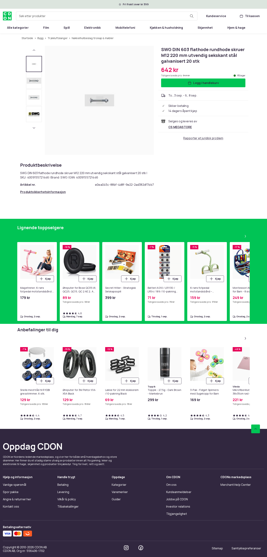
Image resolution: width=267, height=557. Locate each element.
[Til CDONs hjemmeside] (7, 16)
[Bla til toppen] (255, 429)
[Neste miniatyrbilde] (34, 128)
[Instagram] (126, 547)
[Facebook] (141, 547)
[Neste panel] (245, 236)
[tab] (34, 64)
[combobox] (106, 16)
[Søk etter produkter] (191, 16)
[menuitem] (18, 27)
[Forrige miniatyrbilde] (34, 50)
